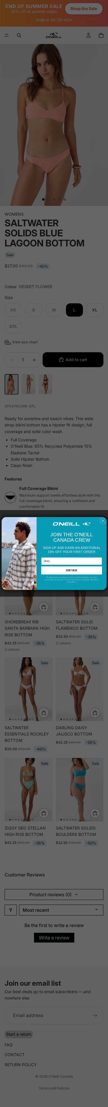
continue (71, 570)
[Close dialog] (102, 521)
